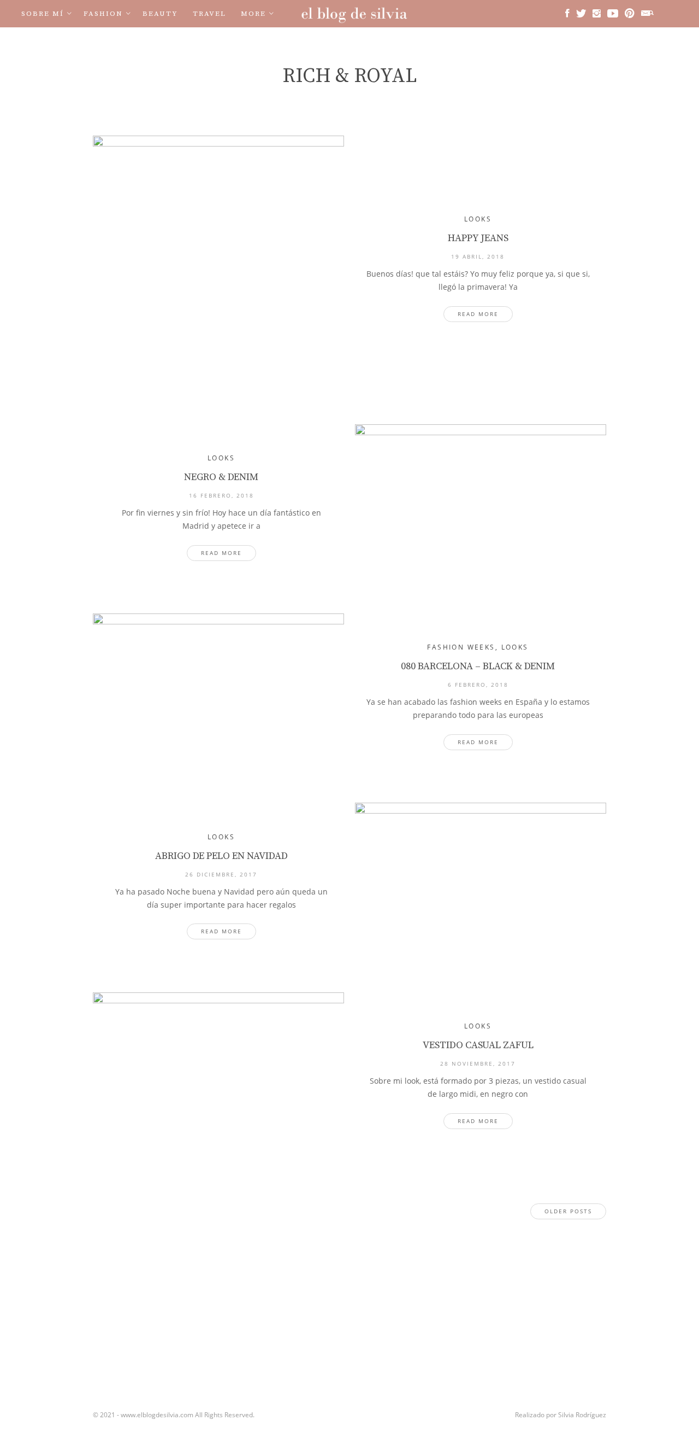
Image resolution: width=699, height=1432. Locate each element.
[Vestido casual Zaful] (218, 1076)
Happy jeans (478, 238)
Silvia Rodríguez (582, 1414)
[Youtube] (612, 13)
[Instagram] (597, 13)
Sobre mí (42, 13)
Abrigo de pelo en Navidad (221, 856)
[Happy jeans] (218, 269)
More (253, 13)
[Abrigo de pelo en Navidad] (480, 886)
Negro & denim (221, 477)
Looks (477, 219)
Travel (209, 13)
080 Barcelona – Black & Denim (478, 666)
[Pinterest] (630, 13)
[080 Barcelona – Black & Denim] (218, 697)
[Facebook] (567, 13)
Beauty (160, 13)
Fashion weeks (461, 647)
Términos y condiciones (149, 41)
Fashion (103, 13)
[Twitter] (581, 13)
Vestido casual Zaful (478, 1045)
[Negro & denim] (480, 508)
